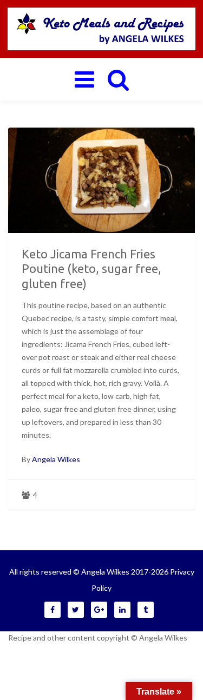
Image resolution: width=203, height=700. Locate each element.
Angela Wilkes (56, 459)
